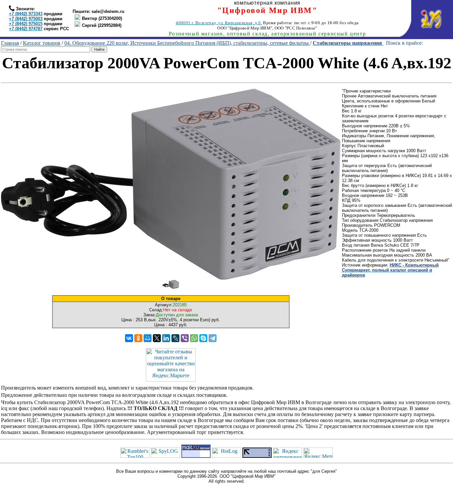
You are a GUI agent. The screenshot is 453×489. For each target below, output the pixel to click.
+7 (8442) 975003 (25, 18)
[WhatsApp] (194, 338)
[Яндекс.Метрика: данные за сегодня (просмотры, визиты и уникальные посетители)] (318, 453)
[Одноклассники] (138, 338)
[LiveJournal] (175, 338)
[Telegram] (213, 338)
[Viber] (185, 338)
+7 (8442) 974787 (25, 28)
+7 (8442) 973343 (25, 13)
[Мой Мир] (148, 338)
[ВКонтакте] (129, 338)
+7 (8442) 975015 (25, 23)
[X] (157, 338)
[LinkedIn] (166, 338)
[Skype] (203, 338)
